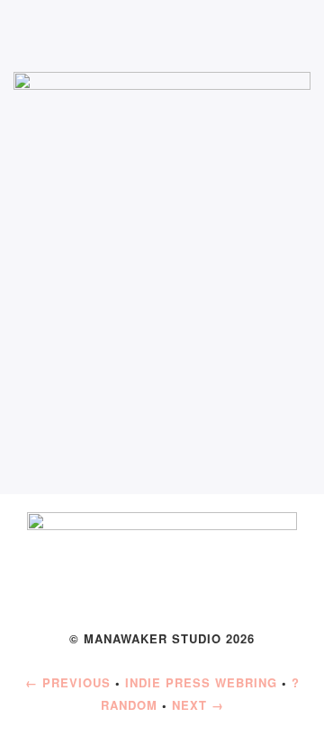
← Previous (68, 682)
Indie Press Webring (201, 682)
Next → (198, 704)
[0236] (162, 218)
